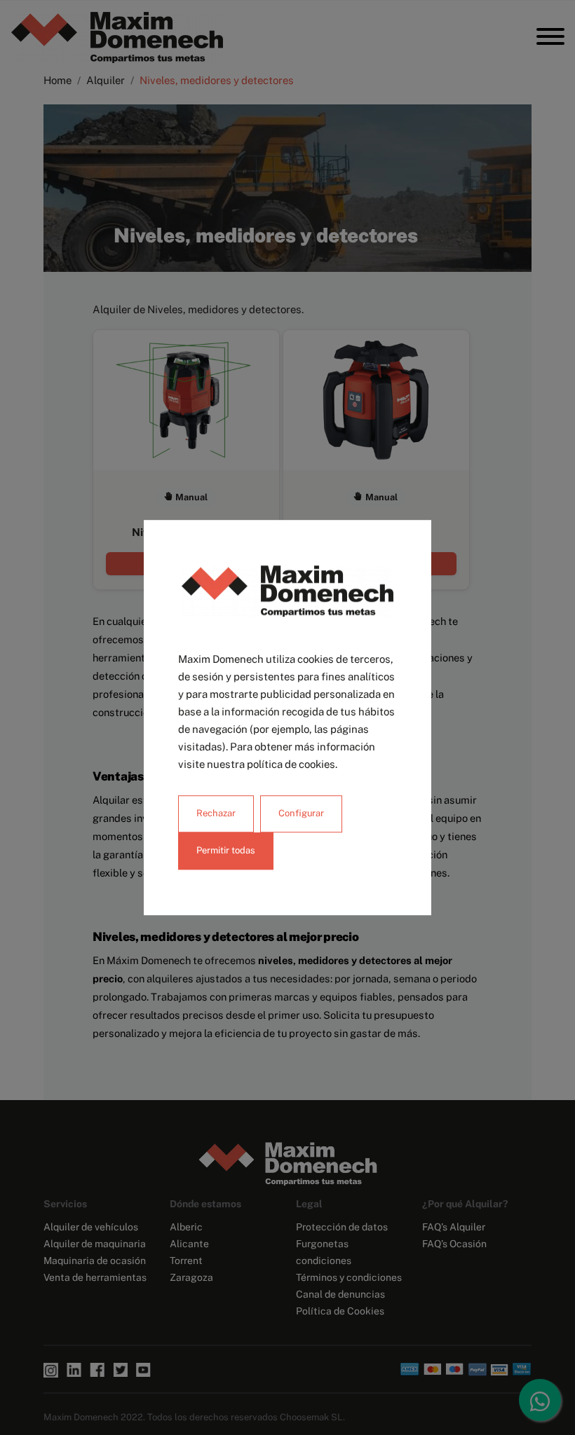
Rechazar (216, 813)
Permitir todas (225, 850)
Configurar (301, 813)
